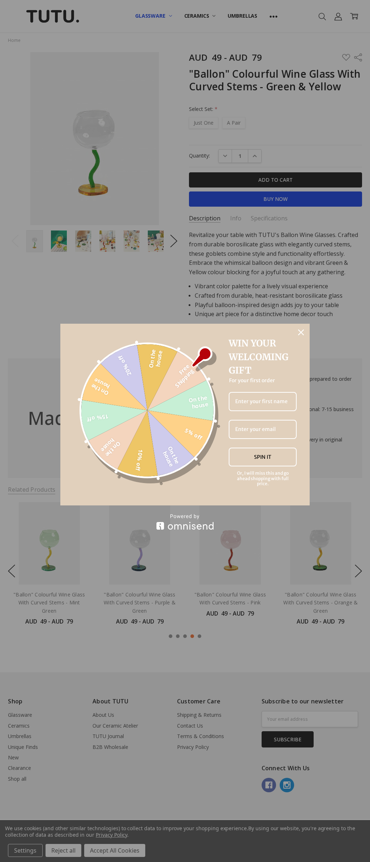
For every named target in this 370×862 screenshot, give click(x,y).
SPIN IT (262, 457)
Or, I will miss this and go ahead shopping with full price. (263, 478)
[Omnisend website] (185, 521)
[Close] (301, 332)
